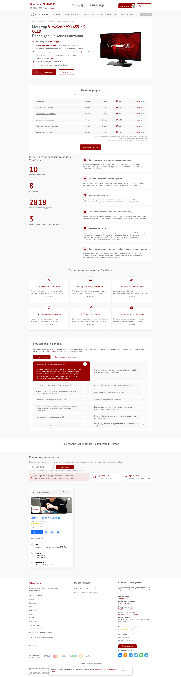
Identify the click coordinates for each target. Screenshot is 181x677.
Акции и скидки (105, 14)
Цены (66, 14)
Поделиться (120, 655)
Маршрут (39, 531)
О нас (72, 14)
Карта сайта (33, 646)
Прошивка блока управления (47, 126)
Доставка (87, 14)
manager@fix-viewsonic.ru (128, 614)
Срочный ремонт (56, 14)
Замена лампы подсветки (45, 120)
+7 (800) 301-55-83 (78, 5)
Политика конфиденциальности (90, 664)
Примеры (32, 603)
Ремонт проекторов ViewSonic (85, 592)
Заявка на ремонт (119, 14)
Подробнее (49, 296)
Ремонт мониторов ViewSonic (85, 588)
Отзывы (79, 14)
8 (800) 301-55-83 (125, 603)
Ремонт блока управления (46, 114)
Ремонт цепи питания (44, 132)
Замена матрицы (42, 101)
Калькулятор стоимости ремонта (41, 632)
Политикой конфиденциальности (76, 470)
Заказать (139, 101)
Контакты (129, 14)
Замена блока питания (44, 107)
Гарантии (95, 14)
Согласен (125, 670)
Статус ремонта (146, 14)
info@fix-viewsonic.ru (126, 609)
